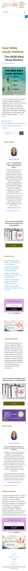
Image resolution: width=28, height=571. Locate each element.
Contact (14, 559)
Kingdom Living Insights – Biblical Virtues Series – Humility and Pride (12, 281)
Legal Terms (14, 564)
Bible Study (7, 121)
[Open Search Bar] (24, 12)
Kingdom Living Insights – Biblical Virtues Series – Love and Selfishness (13, 275)
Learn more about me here (14, 207)
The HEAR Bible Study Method (14, 58)
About (14, 554)
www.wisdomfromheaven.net (13, 210)
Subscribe (14, 309)
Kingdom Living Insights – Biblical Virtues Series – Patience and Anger (12, 268)
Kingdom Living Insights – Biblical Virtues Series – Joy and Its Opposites (12, 262)
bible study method (10, 123)
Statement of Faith (14, 557)
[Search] (21, 133)
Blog (14, 561)
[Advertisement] (14, 29)
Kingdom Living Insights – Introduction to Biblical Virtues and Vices (13, 288)
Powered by (10, 313)
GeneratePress (14, 568)
